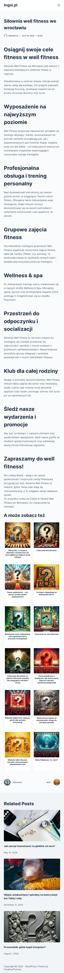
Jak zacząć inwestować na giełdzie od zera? (29, 846)
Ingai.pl (10, 5)
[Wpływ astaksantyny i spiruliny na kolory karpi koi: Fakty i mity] (32, 874)
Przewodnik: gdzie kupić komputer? (25, 947)
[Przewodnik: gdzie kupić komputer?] (32, 927)
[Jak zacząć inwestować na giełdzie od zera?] (32, 825)
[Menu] (58, 5)
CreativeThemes (12, 969)
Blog (40, 36)
